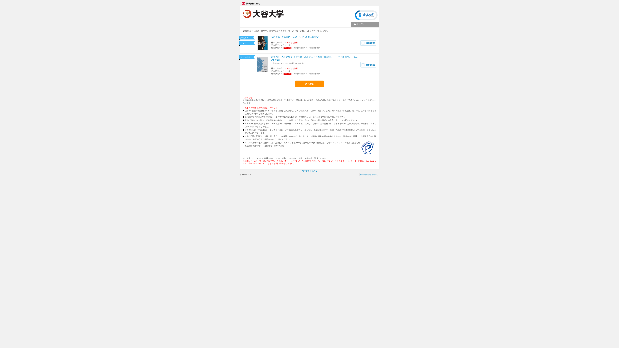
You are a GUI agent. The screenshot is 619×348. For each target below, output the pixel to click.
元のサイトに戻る (309, 171)
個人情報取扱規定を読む (369, 174)
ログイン (360, 24)
